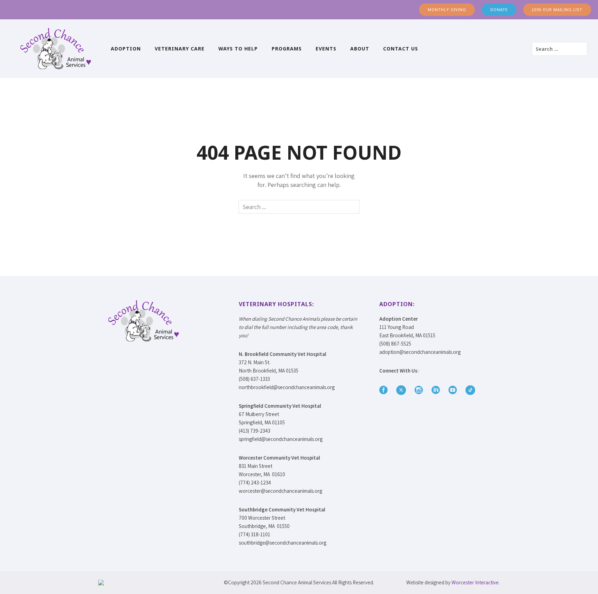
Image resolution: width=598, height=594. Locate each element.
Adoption (126, 48)
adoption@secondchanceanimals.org (420, 352)
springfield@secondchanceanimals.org (281, 439)
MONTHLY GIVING (447, 9)
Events (326, 48)
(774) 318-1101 (254, 534)
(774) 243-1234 (255, 482)
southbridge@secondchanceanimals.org (282, 542)
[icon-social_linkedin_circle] (437, 390)
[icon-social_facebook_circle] (385, 390)
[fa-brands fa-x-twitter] (402, 390)
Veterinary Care (180, 48)
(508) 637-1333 (254, 379)
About (359, 48)
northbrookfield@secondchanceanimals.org (287, 387)
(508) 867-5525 (395, 343)
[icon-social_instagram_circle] (420, 390)
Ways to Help (238, 48)
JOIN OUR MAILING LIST (557, 9)
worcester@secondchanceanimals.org (280, 491)
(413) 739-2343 (254, 430)
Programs (287, 48)
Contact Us (400, 48)
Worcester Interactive (475, 582)
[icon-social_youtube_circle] (454, 390)
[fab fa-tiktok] (470, 390)
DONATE (499, 9)
